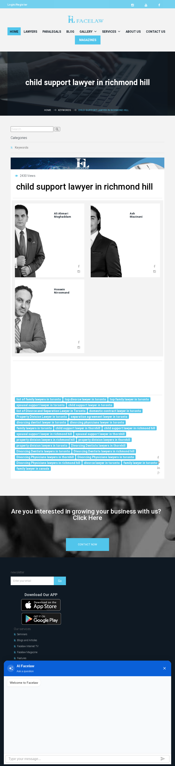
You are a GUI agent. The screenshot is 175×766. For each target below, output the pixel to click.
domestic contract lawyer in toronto (115, 411)
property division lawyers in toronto (41, 445)
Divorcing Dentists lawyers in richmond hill (104, 451)
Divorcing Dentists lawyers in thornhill (98, 445)
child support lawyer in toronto (90, 405)
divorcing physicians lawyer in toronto (97, 422)
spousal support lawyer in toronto (40, 405)
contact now (87, 544)
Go (60, 581)
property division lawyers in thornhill (104, 439)
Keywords (64, 110)
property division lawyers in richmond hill (45, 439)
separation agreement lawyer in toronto (99, 416)
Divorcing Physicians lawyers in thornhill (45, 457)
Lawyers (30, 31)
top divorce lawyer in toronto (85, 399)
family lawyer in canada (32, 468)
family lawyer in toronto (140, 463)
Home (14, 31)
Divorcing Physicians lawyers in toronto (105, 457)
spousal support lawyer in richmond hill (44, 434)
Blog (70, 31)
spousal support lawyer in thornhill (100, 434)
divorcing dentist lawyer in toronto (41, 422)
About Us (133, 31)
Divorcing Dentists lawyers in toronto (43, 451)
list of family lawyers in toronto (38, 399)
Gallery (86, 31)
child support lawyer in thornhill (77, 428)
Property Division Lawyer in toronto (41, 416)
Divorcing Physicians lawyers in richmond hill (48, 463)
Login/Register (17, 4)
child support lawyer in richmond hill (129, 428)
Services (109, 31)
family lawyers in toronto (34, 428)
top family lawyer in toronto (129, 399)
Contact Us (155, 31)
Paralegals (51, 31)
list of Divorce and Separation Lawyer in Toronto (51, 411)
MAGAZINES (87, 40)
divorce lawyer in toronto (102, 463)
